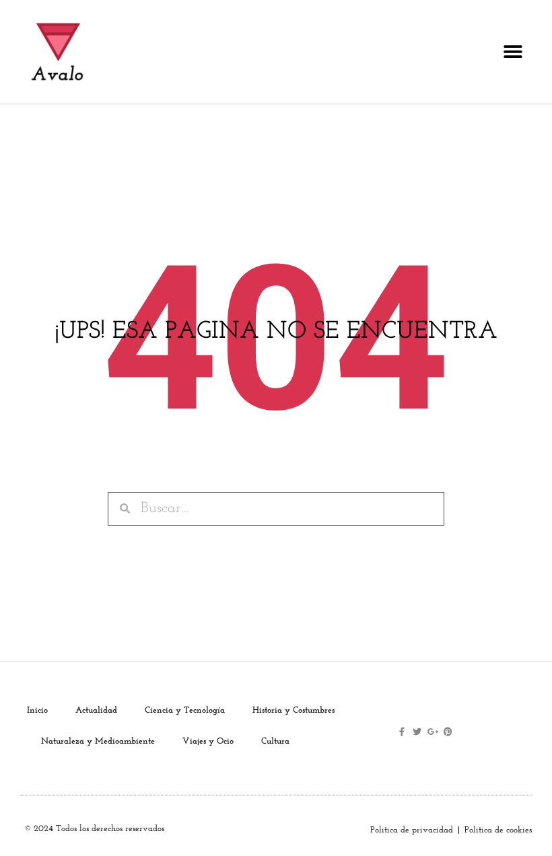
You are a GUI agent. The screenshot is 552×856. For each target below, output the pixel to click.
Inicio (37, 710)
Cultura (275, 741)
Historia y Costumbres (293, 710)
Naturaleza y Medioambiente (98, 741)
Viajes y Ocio (208, 741)
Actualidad (96, 710)
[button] (512, 52)
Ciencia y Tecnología (185, 710)
